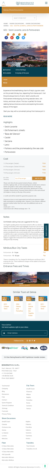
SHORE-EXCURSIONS (16, 23)
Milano (28, 394)
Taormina (29, 436)
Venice (28, 408)
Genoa (4, 430)
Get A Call (46, 244)
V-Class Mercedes (8, 452)
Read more (7, 116)
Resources (5, 394)
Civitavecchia (6, 427)
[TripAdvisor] (10, 348)
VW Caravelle (6, 454)
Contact (4, 400)
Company (5, 388)
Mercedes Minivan (8, 457)
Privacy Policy (6, 414)
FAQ (3, 397)
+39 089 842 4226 (7, 376)
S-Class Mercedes (8, 449)
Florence (29, 392)
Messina (4, 438)
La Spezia (5, 433)
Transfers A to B (31, 449)
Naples (28, 397)
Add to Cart (39, 178)
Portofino (29, 400)
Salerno (28, 430)
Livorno (4, 436)
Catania (4, 424)
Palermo (28, 424)
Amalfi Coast (30, 389)
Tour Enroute (30, 446)
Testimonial (5, 386)
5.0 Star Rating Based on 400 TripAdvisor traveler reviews (24, 357)
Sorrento (29, 406)
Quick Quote (46, 230)
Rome (28, 403)
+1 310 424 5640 (7, 373)
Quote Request (7, 403)
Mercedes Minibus (8, 460)
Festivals (5, 411)
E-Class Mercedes (8, 446)
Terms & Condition (8, 405)
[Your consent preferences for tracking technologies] (45, 466)
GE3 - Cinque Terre (6, 306)
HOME (6, 23)
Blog (3, 391)
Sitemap (4, 408)
